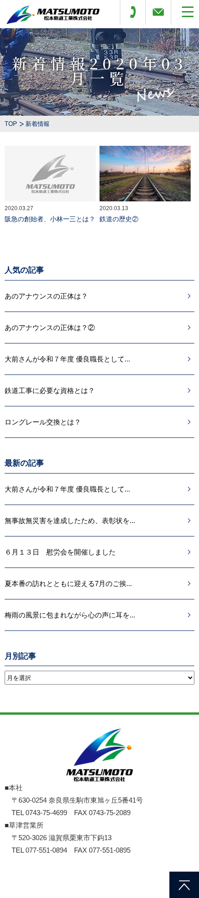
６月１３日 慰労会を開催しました (60, 552)
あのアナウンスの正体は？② (50, 327)
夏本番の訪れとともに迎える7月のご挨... (68, 583)
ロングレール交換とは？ (43, 422)
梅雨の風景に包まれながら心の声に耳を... (70, 615)
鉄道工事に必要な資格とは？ (50, 390)
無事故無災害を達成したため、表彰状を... (70, 520)
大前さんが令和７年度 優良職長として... (67, 359)
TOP (11, 123)
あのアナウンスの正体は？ (46, 296)
